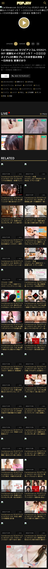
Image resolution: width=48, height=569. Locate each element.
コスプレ (6, 89)
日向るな (30, 82)
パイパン (6, 92)
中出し (22, 92)
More (44, 114)
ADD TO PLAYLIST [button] (22, 76)
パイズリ (38, 89)
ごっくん (15, 89)
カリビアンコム (8, 85)
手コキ (39, 92)
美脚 (10, 96)
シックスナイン (26, 89)
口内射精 (30, 92)
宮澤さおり (20, 82)
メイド (14, 92)
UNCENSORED (8, 82)
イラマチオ (28, 85)
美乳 (4, 96)
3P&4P (19, 85)
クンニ (37, 85)
